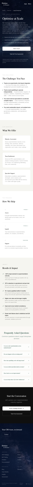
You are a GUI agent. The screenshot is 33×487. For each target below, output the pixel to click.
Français (29, 483)
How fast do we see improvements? (12, 373)
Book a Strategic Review (15, 408)
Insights (4, 474)
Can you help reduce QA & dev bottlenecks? (14, 379)
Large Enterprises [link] (17, 10)
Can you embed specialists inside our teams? (14, 367)
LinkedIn (19, 469)
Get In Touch (16, 48)
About (18, 454)
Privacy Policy (21, 484)
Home (3, 10)
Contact (6, 434)
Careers (19, 457)
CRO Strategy (5, 454)
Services (9, 10)
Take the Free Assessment (16, 54)
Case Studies (5, 472)
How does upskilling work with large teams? (14, 360)
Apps (25, 3)
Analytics (4, 459)
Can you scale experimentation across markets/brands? (12, 346)
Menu (29, 3)
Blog (3, 469)
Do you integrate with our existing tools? (13, 354)
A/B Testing (5, 457)
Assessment (5, 476)
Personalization (6, 462)
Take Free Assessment (16, 413)
